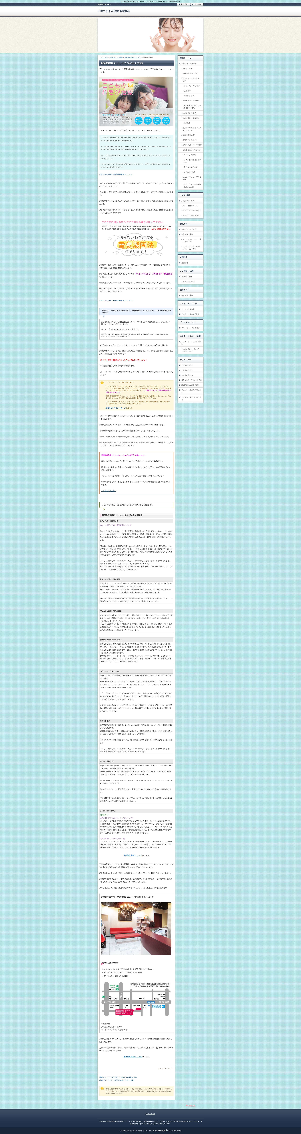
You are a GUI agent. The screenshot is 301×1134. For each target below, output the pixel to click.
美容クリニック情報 (188, 64)
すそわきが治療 (189, 172)
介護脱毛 (184, 263)
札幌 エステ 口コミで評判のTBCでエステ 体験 (116, 1080)
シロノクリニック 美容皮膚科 (192, 178)
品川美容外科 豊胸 (189, 113)
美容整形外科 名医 (189, 140)
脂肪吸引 (187, 123)
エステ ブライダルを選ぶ (190, 328)
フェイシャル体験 (188, 309)
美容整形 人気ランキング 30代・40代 (192, 107)
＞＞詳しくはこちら (108, 491)
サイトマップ (196, 4)
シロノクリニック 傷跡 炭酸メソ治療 (192, 186)
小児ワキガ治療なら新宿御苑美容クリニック (115, 174)
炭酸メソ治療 (187, 69)
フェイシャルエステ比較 (190, 314)
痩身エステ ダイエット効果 (191, 380)
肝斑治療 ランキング (190, 73)
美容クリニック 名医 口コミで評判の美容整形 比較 (118, 1077)
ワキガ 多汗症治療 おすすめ (192, 161)
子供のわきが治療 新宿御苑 (114, 11)
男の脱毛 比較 (186, 277)
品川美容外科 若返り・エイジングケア (192, 129)
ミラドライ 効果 (190, 155)
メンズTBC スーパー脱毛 (192, 211)
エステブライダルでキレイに (191, 398)
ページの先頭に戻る (194, 1106)
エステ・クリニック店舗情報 (191, 343)
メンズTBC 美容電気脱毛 (192, 215)
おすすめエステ (187, 370)
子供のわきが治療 (190, 167)
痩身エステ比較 (187, 295)
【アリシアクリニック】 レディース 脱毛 (192, 248)
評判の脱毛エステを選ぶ (190, 385)
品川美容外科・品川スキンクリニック (192, 350)
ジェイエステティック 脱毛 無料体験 (192, 240)
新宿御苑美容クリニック (192, 150)
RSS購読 (183, 4)
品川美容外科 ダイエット (192, 118)
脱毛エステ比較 (187, 234)
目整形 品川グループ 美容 (192, 145)
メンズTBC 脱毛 (189, 281)
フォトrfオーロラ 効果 (192, 86)
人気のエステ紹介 (188, 201)
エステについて (187, 365)
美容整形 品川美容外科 (191, 101)
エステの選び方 (187, 375)
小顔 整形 (187, 91)
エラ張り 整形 (189, 96)
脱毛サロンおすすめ (188, 229)
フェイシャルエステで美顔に (191, 391)
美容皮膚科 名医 (189, 135)
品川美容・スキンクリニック (192, 79)
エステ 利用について (190, 206)
